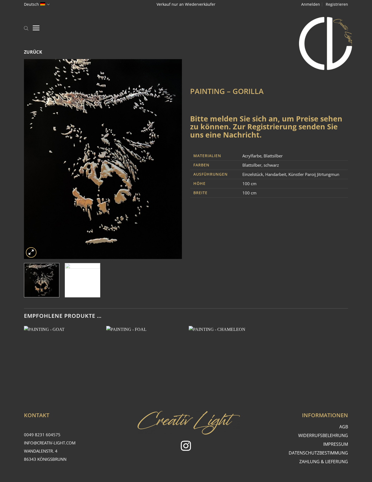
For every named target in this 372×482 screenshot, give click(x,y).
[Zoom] (31, 252)
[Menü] (36, 27)
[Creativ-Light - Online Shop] (186, 43)
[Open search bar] (26, 28)
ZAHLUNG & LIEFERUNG (323, 462)
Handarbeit (275, 174)
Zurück (33, 52)
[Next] (172, 159)
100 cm (249, 183)
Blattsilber (273, 155)
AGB (343, 427)
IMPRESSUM (335, 444)
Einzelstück (252, 174)
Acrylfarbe (251, 155)
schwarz (271, 165)
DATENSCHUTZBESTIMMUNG (318, 453)
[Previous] (34, 159)
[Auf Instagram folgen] (186, 446)
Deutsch (31, 4)
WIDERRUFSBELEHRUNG (323, 435)
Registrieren (337, 4)
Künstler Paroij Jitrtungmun (313, 174)
